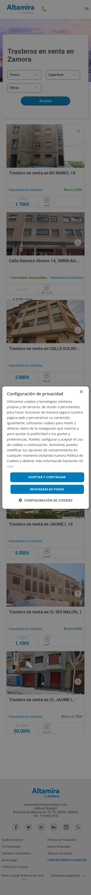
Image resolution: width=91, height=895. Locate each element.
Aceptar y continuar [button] (47, 477)
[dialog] (45, 447)
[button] (46, 500)
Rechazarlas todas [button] (47, 489)
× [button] (81, 391)
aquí (10, 466)
